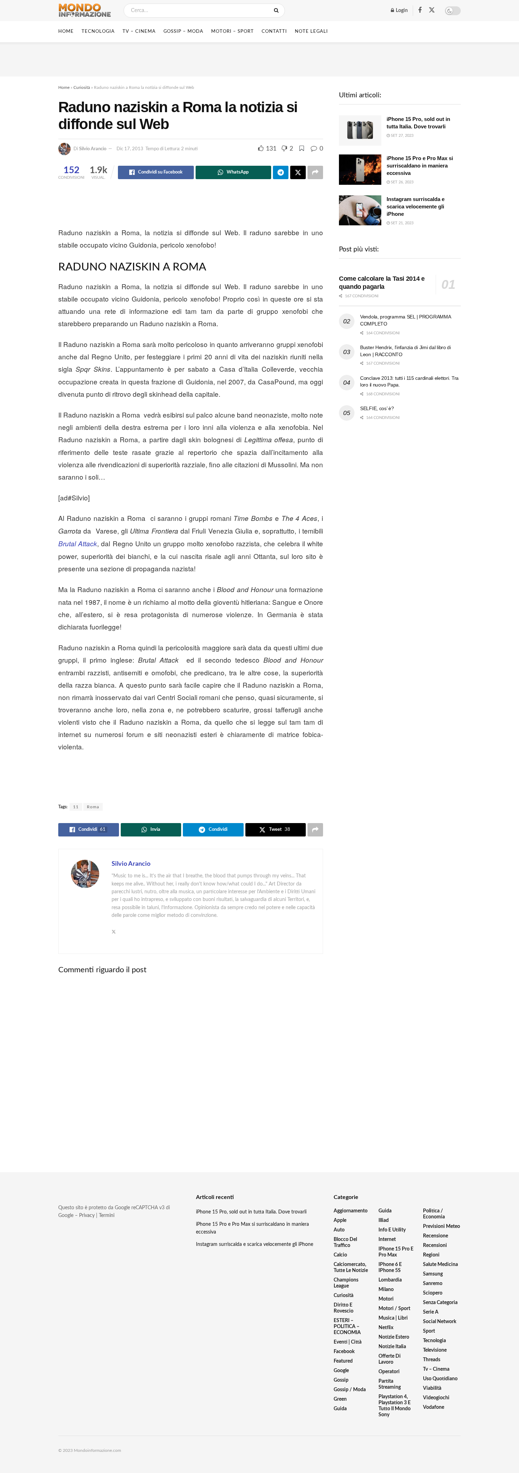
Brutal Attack (77, 543)
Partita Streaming (389, 1384)
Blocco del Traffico (345, 1242)
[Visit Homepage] (84, 10)
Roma (93, 807)
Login (401, 10)
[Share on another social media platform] (315, 172)
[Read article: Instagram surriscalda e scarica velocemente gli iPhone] (360, 210)
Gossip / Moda (350, 1389)
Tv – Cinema (436, 1369)
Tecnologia (434, 1340)
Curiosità (81, 87)
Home (66, 31)
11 (76, 807)
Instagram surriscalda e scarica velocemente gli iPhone (416, 206)
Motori (386, 1299)
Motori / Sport (394, 1308)
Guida (340, 1408)
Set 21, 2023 (401, 223)
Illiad (383, 1220)
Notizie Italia (392, 1346)
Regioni (431, 1255)
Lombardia (390, 1280)
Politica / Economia (434, 1214)
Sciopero (432, 1293)
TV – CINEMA (139, 31)
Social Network (439, 1321)
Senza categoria (440, 1302)
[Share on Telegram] (280, 172)
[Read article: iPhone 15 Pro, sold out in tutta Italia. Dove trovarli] (360, 130)
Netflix (385, 1327)
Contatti (274, 31)
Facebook (344, 1351)
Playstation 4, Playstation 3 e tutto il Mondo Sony (394, 1405)
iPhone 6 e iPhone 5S (390, 1267)
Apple (340, 1220)
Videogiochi (436, 1397)
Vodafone (433, 1407)
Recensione (435, 1236)
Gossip (341, 1380)
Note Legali (311, 31)
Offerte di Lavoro (389, 1359)
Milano (386, 1289)
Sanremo (432, 1283)
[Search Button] (277, 11)
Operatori (389, 1371)
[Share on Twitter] (298, 172)
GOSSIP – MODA (183, 31)
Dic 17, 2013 (130, 149)
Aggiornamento (351, 1211)
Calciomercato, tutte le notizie (351, 1267)
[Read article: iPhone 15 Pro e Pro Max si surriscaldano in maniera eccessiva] (360, 169)
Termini (106, 1215)
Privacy (87, 1215)
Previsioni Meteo (441, 1226)
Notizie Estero (393, 1337)
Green (340, 1399)
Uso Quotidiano (440, 1378)
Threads (431, 1359)
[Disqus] (190, 1067)
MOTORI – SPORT (232, 31)
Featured (343, 1361)
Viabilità (432, 1388)
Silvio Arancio (92, 149)
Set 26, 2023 (401, 182)
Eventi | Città (348, 1342)
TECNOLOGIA (98, 31)
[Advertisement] (259, 58)
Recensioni (435, 1245)
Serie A (431, 1312)
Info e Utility (392, 1230)
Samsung (433, 1274)
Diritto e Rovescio (343, 1308)
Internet (387, 1239)
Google (341, 1370)
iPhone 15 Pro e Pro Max (395, 1252)
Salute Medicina (440, 1264)
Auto (339, 1230)
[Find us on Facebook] (420, 10)
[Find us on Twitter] (432, 10)
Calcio (340, 1255)
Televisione (435, 1350)
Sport (429, 1331)
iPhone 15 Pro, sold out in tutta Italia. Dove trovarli (251, 1212)
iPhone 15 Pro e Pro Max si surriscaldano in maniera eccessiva (420, 165)
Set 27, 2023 (401, 136)
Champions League (346, 1283)
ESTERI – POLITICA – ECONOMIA (347, 1326)
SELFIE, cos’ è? (377, 408)
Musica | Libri (393, 1318)
